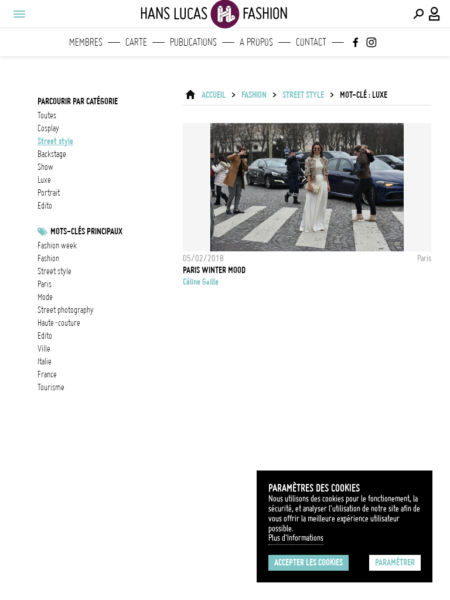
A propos (256, 42)
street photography (66, 310)
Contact (311, 42)
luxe (44, 180)
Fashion (254, 95)
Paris (45, 284)
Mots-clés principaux (86, 231)
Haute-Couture (59, 323)
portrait (49, 193)
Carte (136, 42)
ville (44, 348)
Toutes (47, 115)
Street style (54, 271)
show (45, 167)
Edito (45, 335)
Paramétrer (395, 562)
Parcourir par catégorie (78, 101)
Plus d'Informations (295, 538)
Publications (193, 42)
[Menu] (18, 14)
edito (45, 205)
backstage (52, 154)
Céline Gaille (201, 282)
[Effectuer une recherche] (418, 14)
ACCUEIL (214, 95)
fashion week (57, 245)
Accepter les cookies (308, 562)
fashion (48, 258)
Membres (86, 42)
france (47, 374)
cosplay (48, 128)
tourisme (51, 387)
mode (45, 297)
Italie (45, 361)
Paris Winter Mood (214, 270)
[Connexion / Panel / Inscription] (435, 14)
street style (55, 141)
